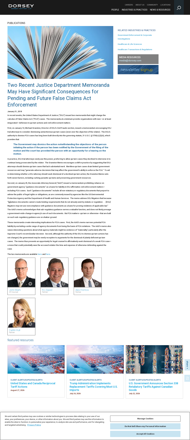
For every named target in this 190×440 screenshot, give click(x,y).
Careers (129, 5)
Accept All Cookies (145, 434)
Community (152, 5)
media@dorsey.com (130, 60)
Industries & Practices (134, 10)
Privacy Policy (34, 425)
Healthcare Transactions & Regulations (135, 49)
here (40, 254)
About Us (140, 5)
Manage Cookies (145, 419)
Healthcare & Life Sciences (130, 44)
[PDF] (187, 378)
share (187, 364)
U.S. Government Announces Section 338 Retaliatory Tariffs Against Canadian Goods (153, 386)
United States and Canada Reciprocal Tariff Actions (33, 385)
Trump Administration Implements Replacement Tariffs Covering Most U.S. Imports (94, 386)
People (115, 10)
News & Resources (160, 10)
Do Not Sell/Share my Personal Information (145, 426)
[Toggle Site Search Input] (179, 7)
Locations (165, 5)
